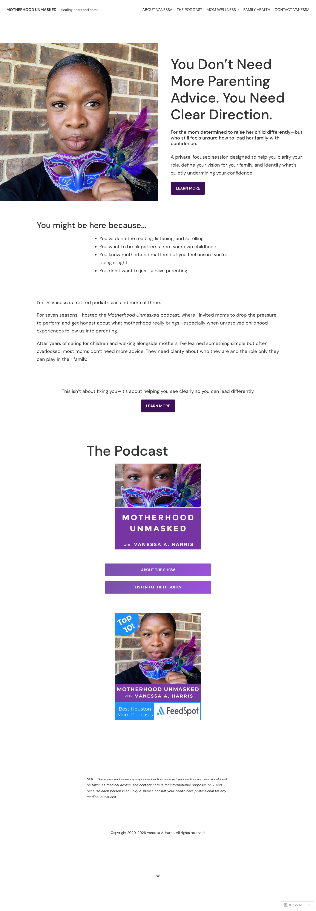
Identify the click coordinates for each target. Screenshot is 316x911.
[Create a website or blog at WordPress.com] (158, 875)
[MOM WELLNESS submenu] (238, 10)
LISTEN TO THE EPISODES (158, 587)
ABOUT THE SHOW (158, 570)
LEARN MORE (188, 188)
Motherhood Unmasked (31, 9)
